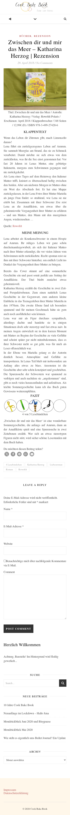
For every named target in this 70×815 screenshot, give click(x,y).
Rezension (42, 36)
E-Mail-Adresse (14, 526)
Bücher (25, 36)
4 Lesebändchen (14, 464)
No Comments (44, 63)
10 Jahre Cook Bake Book (19, 705)
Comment (9, 572)
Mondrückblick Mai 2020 (18, 729)
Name (8, 509)
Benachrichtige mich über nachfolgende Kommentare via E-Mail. (35, 563)
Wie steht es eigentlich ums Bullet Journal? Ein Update (35, 738)
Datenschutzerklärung (16, 793)
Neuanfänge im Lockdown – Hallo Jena (26, 713)
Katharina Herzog (35, 464)
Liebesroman (56, 464)
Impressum (10, 790)
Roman (9, 469)
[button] (6, 454)
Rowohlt (17, 226)
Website (8, 543)
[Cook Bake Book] (35, 7)
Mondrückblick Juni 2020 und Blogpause (27, 721)
